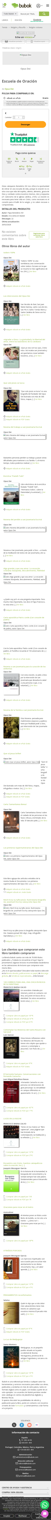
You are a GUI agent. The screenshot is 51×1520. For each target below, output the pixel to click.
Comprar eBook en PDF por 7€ (18, 1199)
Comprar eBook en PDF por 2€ (19, 1155)
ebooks (15, 973)
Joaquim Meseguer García (14, 1168)
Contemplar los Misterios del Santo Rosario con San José (24, 1030)
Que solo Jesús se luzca (13, 383)
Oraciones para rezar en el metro (18, 1207)
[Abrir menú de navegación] (47, 5)
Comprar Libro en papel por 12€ (19, 1284)
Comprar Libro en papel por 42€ (19, 1107)
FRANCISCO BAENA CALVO (14, 987)
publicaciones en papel (28, 973)
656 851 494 (27, 1443)
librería (9, 973)
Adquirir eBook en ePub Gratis (18, 286)
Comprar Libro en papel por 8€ (19, 1328)
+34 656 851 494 (27, 1449)
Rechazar (23, 1516)
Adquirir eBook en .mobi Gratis (18, 892)
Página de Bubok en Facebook (21, 1425)
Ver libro (33, 271)
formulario (19, 1405)
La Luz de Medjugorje (12, 1339)
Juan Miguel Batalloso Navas (16, 1079)
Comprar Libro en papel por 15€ (19, 1196)
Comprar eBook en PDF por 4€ (19, 1287)
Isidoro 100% (9, 252)
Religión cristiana (35, 27)
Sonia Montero (9, 1344)
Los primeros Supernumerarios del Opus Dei (23, 847)
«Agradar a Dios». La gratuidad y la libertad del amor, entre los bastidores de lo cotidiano (24, 340)
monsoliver (8, 1212)
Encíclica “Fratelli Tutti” (13, 476)
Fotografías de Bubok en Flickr (37, 1425)
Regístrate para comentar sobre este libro (39, 235)
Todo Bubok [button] (9, 14)
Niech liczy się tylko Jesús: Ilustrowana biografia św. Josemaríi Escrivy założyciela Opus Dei (24, 900)
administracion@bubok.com (27, 1457)
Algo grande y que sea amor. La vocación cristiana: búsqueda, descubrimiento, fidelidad (24, 569)
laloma (6, 1300)
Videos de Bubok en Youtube (29, 1425)
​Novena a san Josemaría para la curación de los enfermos (24, 667)
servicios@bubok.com (27, 1469)
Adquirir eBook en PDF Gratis (18, 419)
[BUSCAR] (44, 14)
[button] (39, 5)
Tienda (4, 27)
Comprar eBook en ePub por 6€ (19, 1019)
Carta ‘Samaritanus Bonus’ (15, 804)
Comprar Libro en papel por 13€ (19, 1152)
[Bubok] (21, 5)
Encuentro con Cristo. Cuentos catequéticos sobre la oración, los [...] (22, 1164)
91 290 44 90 (26, 1440)
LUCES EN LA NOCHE (12, 1118)
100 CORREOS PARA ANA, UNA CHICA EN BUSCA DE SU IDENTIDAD (24, 983)
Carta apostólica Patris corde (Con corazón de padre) (23, 618)
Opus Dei (26, 68)
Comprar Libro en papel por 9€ (19, 1063)
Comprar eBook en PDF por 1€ (19, 1111)
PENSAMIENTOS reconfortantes (17, 1295)
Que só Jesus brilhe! (12, 753)
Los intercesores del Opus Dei (16, 296)
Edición (18, 20)
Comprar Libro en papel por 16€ (19, 1015)
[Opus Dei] (25, 54)
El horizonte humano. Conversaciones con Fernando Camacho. (22, 1075)
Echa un (23, 37)
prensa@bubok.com (27, 1476)
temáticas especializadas (21, 976)
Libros (5, 20)
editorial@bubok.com (27, 1463)
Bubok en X (14, 1425)
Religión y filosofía (18, 27)
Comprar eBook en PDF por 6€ (19, 1022)
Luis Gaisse (8, 1035)
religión (18, 48)
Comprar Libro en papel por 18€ (19, 1240)
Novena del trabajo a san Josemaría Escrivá (22, 427)
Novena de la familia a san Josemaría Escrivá (23, 710)
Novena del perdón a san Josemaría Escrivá (22, 519)
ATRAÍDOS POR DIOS (12, 1250)
